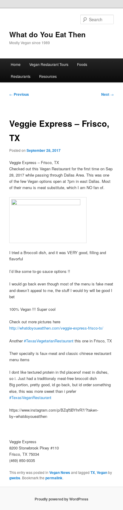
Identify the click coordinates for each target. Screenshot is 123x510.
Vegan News (59, 472)
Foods (82, 64)
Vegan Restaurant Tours (48, 64)
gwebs (14, 477)
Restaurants (20, 76)
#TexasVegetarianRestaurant (48, 341)
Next (107, 94)
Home (16, 64)
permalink (53, 477)
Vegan (102, 472)
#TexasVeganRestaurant (30, 397)
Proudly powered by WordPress (61, 499)
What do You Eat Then (47, 34)
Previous (19, 94)
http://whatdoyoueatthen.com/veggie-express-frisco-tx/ (56, 328)
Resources (48, 76)
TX (92, 472)
